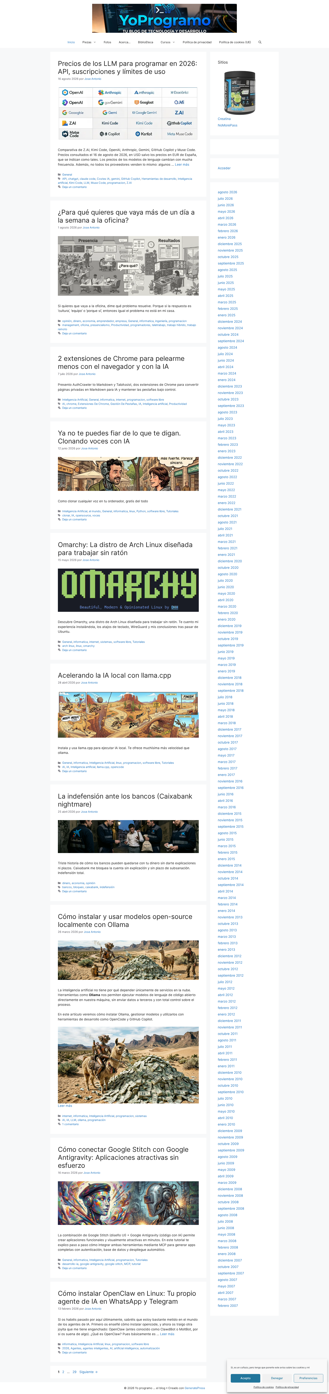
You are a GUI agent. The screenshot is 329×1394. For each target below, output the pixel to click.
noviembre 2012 (230, 962)
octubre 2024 (228, 334)
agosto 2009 (227, 1157)
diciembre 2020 (230, 561)
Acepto (245, 1378)
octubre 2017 (228, 742)
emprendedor (105, 321)
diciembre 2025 (230, 244)
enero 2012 (226, 1014)
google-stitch (114, 1263)
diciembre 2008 (230, 1189)
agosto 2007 (227, 1280)
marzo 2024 (227, 373)
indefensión (107, 887)
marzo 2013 (227, 937)
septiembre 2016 (231, 788)
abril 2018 (225, 716)
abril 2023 (225, 432)
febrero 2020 (228, 613)
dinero (77, 321)
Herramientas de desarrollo (159, 178)
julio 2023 (225, 419)
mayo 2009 (226, 1170)
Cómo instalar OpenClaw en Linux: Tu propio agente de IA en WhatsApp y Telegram (127, 1297)
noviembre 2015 (230, 820)
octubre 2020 (228, 568)
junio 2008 (226, 1228)
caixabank (91, 887)
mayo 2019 (226, 658)
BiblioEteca (145, 42)
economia (89, 321)
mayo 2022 (226, 490)
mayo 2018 (226, 710)
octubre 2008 (228, 1202)
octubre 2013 (228, 924)
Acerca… (124, 42)
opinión (67, 321)
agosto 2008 (227, 1215)
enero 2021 (226, 555)
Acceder (224, 168)
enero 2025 (226, 315)
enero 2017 (226, 775)
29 (74, 1372)
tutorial (136, 1263)
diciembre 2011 (229, 1021)
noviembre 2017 (230, 736)
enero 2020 (227, 619)
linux (132, 511)
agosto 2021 (227, 522)
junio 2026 (226, 205)
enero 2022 (226, 503)
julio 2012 (225, 982)
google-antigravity (92, 1263)
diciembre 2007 (230, 1260)
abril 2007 (225, 1293)
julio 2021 (225, 529)
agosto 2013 (227, 930)
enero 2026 (227, 237)
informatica (146, 321)
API (64, 178)
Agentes (76, 1348)
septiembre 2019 (231, 645)
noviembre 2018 (230, 684)
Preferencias (308, 1378)
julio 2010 (225, 1098)
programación (96, 1120)
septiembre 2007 (231, 1273)
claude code (87, 178)
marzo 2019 (227, 665)
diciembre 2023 (230, 386)
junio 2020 (226, 587)
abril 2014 (225, 891)
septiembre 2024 (231, 341)
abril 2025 (225, 296)
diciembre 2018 (229, 678)
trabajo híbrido (176, 325)
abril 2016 (225, 801)
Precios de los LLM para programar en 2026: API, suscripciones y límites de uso (127, 67)
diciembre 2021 (229, 509)
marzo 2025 (227, 302)
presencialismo (100, 325)
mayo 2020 (226, 593)
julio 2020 (225, 580)
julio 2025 (225, 276)
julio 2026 (225, 199)
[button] (260, 42)
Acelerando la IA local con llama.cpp (114, 675)
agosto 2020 (227, 574)
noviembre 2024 (230, 328)
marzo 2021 (227, 542)
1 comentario (70, 1124)
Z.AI (129, 182)
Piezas (86, 42)
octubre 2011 (228, 1034)
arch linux (68, 645)
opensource (83, 515)
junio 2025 (226, 283)
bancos (67, 887)
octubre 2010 (228, 1085)
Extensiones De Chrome (93, 403)
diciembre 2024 (230, 322)
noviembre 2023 (230, 393)
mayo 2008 (226, 1234)
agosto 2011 (227, 1040)
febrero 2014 (228, 904)
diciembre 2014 (230, 865)
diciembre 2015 (229, 814)
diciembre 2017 (229, 729)
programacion (116, 182)
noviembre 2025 (230, 250)
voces (96, 515)
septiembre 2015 (231, 826)
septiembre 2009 (231, 1150)
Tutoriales (172, 511)
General (67, 174)
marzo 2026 (227, 224)
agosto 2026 (227, 192)
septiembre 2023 (231, 406)
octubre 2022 (228, 470)
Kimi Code (75, 182)
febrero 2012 (227, 1008)
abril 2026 (225, 218)
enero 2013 (226, 949)
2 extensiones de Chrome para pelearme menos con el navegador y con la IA (121, 362)
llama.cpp (103, 766)
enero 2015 (226, 859)
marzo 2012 (227, 1001)
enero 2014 (226, 911)
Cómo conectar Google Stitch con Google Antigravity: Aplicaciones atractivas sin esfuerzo (123, 1157)
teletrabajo (158, 325)
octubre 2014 (228, 878)
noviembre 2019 (230, 632)
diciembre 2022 (230, 457)
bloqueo (78, 887)
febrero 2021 (227, 548)
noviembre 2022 (230, 464)
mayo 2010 (226, 1111)
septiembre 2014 (231, 885)
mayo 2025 (226, 289)
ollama (82, 1120)
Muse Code (98, 182)
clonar (66, 515)
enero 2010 (226, 1124)
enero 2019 (226, 671)
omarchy (89, 645)
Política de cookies (264, 1387)
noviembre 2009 (230, 1137)
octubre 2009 (228, 1144)
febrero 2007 (228, 1306)
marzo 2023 (227, 438)
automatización (150, 1348)
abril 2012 (225, 995)
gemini (115, 178)
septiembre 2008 (231, 1208)
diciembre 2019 (230, 626)
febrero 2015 (227, 852)
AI (63, 403)
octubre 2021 (228, 516)
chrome (71, 403)
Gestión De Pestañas (123, 403)
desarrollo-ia (70, 1263)
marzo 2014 (227, 898)
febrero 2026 (228, 231)
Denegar (277, 1378)
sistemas (106, 641)
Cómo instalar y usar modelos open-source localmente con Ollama (125, 920)
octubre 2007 (228, 1267)
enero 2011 (226, 1066)
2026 (65, 1348)
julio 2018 (225, 697)
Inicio (71, 42)
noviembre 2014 (230, 872)
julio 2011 (225, 1047)
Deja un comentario (74, 187)
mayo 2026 (226, 211)
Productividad (120, 325)
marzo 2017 (227, 762)
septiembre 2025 (231, 263)
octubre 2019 (228, 639)
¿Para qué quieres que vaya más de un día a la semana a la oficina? (126, 216)
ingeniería (161, 321)
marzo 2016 (227, 807)
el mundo (95, 511)
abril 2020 (225, 600)
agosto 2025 (227, 270)
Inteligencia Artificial (74, 399)
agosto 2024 (227, 347)
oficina (85, 325)
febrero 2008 (228, 1247)
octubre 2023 (228, 399)
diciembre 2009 (230, 1131)
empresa (121, 321)
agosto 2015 (227, 833)
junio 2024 (226, 360)
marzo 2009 (227, 1183)
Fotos (107, 42)
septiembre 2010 (231, 1092)
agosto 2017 (227, 749)
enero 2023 (227, 451)
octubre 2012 (228, 969)
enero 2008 (227, 1254)
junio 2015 (225, 839)
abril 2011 (225, 1053)
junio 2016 (226, 794)
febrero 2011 (227, 1060)
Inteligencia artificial (155, 403)
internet (120, 399)
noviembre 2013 (230, 917)
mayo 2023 (226, 425)
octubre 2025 (228, 257)
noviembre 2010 (230, 1079)
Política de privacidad (287, 1387)
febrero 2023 (228, 445)
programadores (140, 325)
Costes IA (103, 178)
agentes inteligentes (95, 1348)
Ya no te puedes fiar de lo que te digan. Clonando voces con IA (119, 437)
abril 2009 (226, 1176)
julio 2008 (225, 1221)
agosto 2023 (227, 412)
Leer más (182, 164)
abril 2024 (225, 367)
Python (141, 511)
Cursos (165, 42)
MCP (127, 1263)
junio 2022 (226, 483)
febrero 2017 (227, 768)
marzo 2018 (227, 723)
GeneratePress (195, 1388)
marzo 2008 (227, 1241)
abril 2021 (225, 535)
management (70, 325)
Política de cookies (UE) (235, 42)
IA (140, 403)
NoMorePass (227, 125)
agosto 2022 (227, 477)
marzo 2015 (227, 846)
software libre (155, 399)
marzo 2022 (227, 496)
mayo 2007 (226, 1286)
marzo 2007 (227, 1299)
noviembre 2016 (230, 781)
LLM (86, 182)
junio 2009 (226, 1163)
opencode (117, 766)
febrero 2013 (228, 943)
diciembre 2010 (230, 1072)
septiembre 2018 (231, 691)
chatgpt (73, 178)
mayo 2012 (226, 988)
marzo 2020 (227, 606)
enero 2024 (227, 380)
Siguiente (88, 1372)
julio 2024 (225, 354)
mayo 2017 (226, 755)
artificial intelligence (126, 1348)
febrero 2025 (228, 309)
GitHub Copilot (130, 178)
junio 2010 (226, 1105)
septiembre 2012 (231, 975)
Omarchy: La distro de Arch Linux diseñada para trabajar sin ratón (125, 549)
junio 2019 (226, 652)
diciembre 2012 (229, 956)
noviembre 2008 (230, 1195)
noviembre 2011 (230, 1027)
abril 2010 (225, 1118)
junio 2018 (225, 703)
